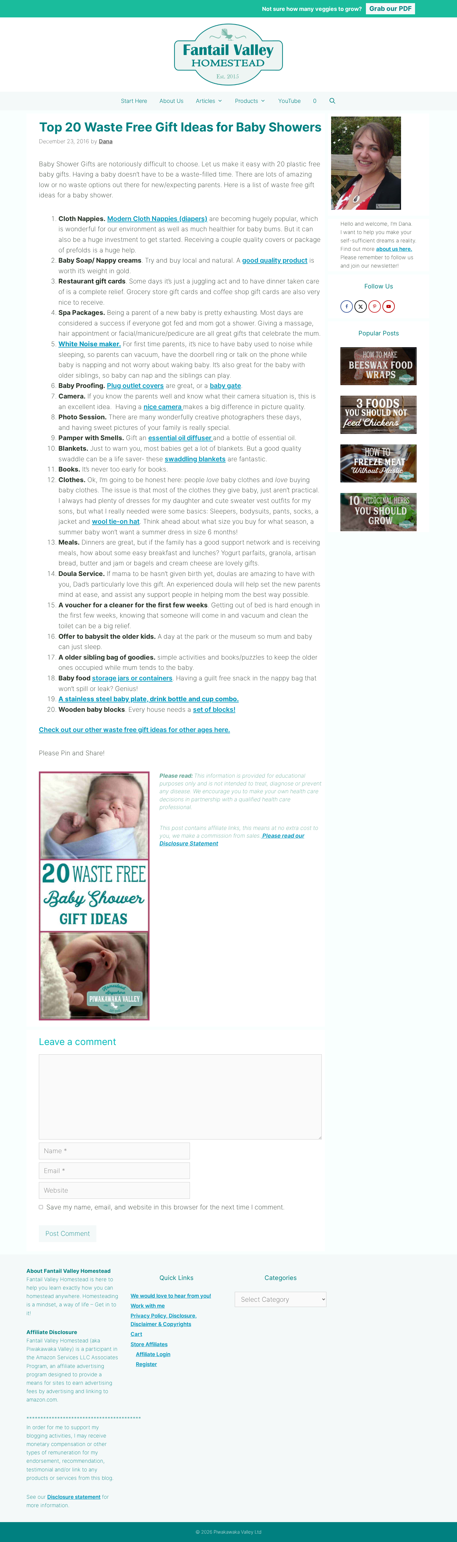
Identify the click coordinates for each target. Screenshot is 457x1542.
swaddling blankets (195, 459)
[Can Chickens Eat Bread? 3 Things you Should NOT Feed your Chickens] (378, 429)
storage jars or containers (132, 678)
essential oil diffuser (180, 438)
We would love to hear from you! (171, 1296)
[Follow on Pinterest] (374, 306)
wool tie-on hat (116, 521)
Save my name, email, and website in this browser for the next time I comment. (165, 1207)
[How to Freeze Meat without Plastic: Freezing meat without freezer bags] (378, 478)
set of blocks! (214, 709)
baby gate (225, 385)
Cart (136, 1334)
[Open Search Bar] (332, 101)
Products (246, 101)
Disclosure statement (73, 1497)
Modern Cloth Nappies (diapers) (157, 219)
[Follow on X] (360, 306)
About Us (171, 101)
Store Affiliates (149, 1344)
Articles (205, 101)
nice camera (163, 407)
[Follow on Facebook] (346, 306)
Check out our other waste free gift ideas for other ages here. (134, 730)
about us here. (394, 249)
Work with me (148, 1306)
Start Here (134, 101)
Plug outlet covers (135, 385)
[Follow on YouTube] (388, 306)
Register (146, 1364)
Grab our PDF (390, 8)
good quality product (274, 260)
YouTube (289, 101)
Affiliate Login (153, 1354)
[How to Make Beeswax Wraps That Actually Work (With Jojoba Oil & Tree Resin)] (378, 381)
